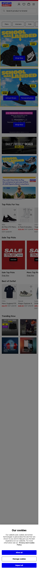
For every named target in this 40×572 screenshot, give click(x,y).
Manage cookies (19, 559)
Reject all (19, 565)
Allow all (19, 553)
